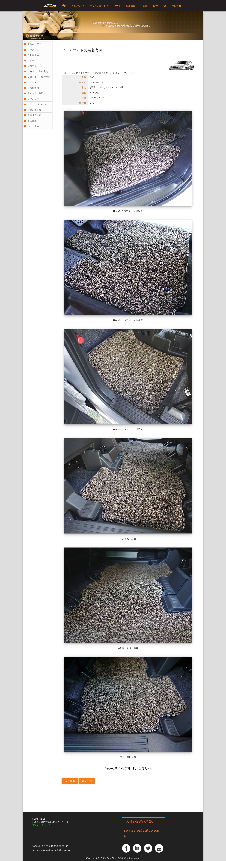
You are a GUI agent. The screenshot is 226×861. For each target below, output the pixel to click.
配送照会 (130, 5)
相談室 (144, 5)
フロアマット (34, 49)
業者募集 (32, 120)
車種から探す (78, 5)
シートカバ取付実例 (38, 71)
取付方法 (32, 66)
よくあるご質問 (36, 93)
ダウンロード (34, 98)
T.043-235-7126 (139, 821)
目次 (69, 780)
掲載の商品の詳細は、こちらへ (128, 768)
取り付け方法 (159, 5)
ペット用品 (33, 126)
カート (117, 5)
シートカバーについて (39, 104)
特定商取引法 (34, 115)
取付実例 (176, 5)
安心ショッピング (37, 109)
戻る (86, 780)
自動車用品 (33, 55)
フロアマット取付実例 (39, 77)
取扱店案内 (33, 87)
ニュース (32, 82)
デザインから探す (99, 5)
